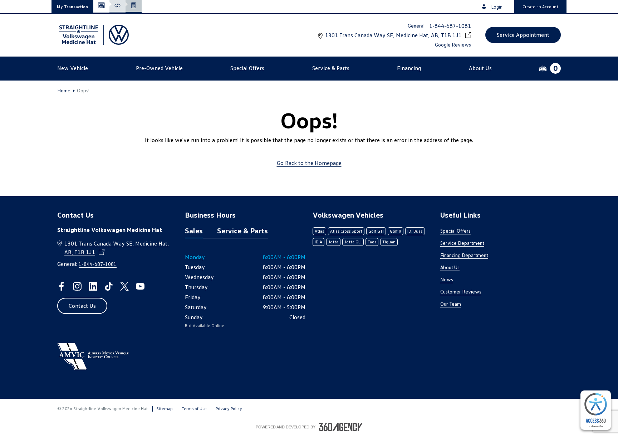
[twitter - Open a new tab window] (124, 286)
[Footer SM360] (341, 427)
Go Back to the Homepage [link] (309, 162)
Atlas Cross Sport (346, 231)
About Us (450, 267)
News (446, 279)
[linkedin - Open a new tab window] (93, 286)
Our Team (450, 304)
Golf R (395, 231)
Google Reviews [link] (453, 45)
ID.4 (318, 241)
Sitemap (164, 408)
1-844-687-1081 (450, 25)
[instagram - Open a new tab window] (77, 286)
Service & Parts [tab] (242, 230)
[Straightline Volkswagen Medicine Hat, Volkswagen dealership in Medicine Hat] (93, 35)
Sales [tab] (194, 230)
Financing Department (464, 255)
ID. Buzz (415, 231)
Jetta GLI (353, 241)
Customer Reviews (460, 291)
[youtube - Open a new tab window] (140, 286)
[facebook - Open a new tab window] (61, 286)
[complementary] (595, 410)
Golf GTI (376, 231)
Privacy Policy (229, 408)
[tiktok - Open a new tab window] (108, 286)
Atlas (319, 231)
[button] (72, 6)
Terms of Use (194, 408)
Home (63, 90)
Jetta (333, 241)
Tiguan (389, 241)
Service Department (462, 243)
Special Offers (455, 231)
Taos (372, 241)
